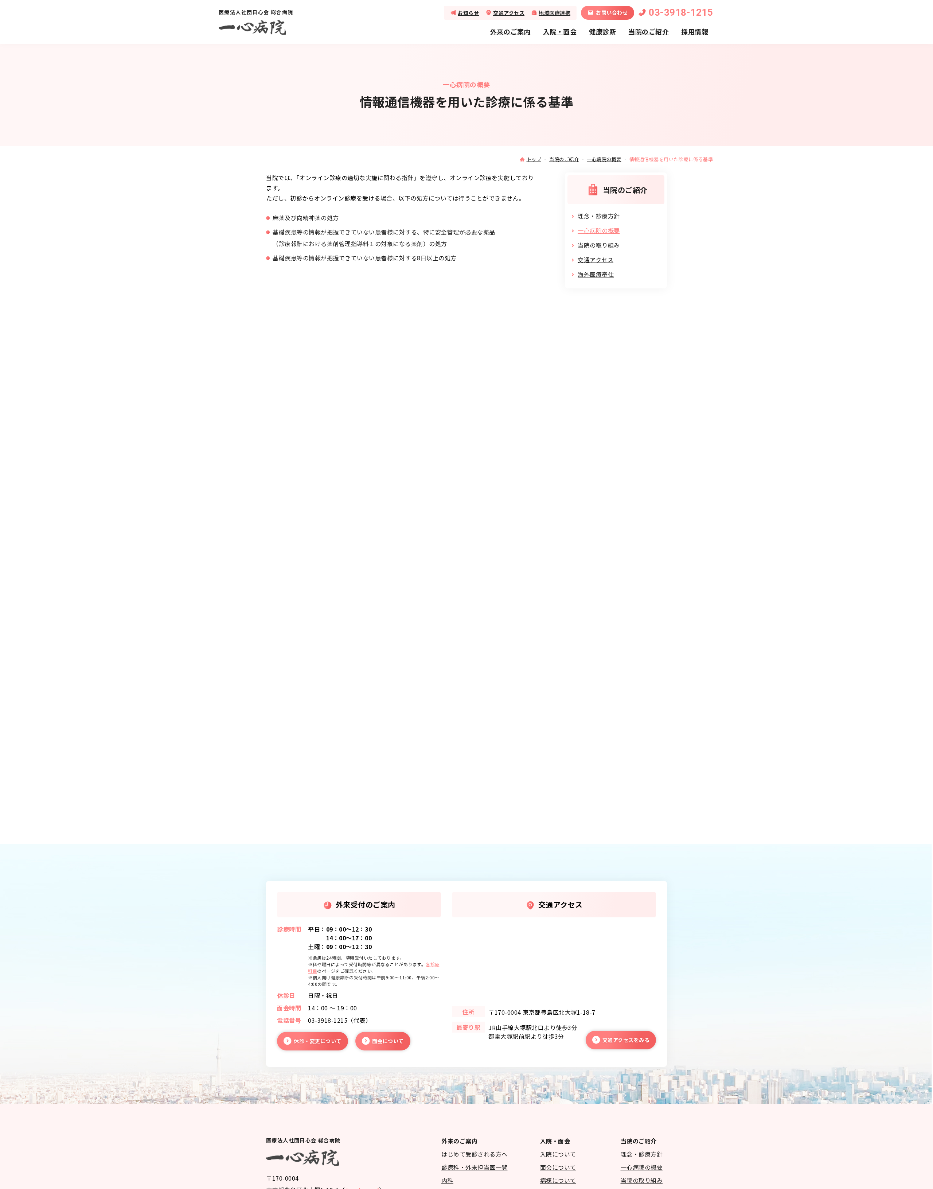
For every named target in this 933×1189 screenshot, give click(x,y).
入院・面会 (560, 31)
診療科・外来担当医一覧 (474, 1167)
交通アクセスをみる (626, 1040)
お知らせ (468, 12)
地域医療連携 (554, 12)
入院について (558, 1154)
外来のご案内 (510, 31)
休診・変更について (317, 1041)
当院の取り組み (599, 245)
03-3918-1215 (681, 13)
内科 (447, 1180)
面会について (388, 1041)
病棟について (558, 1180)
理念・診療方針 (599, 215)
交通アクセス (508, 12)
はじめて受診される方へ (474, 1154)
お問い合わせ (612, 12)
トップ (534, 159)
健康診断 (602, 31)
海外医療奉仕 (596, 274)
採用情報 (694, 31)
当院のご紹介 (648, 31)
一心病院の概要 (604, 159)
